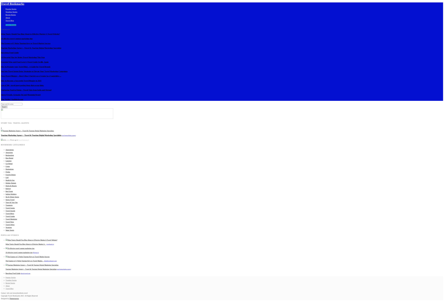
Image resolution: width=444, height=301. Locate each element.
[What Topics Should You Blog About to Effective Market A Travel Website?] (31, 240)
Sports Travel (10, 200)
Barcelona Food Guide (10, 53)
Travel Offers (10, 225)
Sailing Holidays (11, 194)
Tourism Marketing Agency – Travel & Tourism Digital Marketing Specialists (31, 48)
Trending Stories (11, 12)
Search (4, 107)
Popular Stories (11, 9)
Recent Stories (11, 15)
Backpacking (10, 155)
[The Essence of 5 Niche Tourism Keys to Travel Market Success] (27, 257)
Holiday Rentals (11, 183)
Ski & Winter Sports (12, 197)
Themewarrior (14, 298)
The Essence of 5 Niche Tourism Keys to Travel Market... (25, 261)
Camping (8, 161)
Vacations (9, 227)
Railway (8, 189)
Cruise (8, 166)
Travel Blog (10, 21)
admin (8, 140)
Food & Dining (11, 175)
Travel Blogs (10, 214)
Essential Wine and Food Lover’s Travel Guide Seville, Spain (24, 62)
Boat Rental (9, 158)
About (8, 18)
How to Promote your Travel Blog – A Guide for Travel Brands (25, 67)
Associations (10, 150)
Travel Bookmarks (12, 3)
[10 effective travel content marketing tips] (20, 248)
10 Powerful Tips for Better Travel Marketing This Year (23, 57)
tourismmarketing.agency (69, 135)
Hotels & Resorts (11, 186)
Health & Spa (10, 180)
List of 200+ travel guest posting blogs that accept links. (22, 85)
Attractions (9, 152)
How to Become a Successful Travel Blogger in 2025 (21, 81)
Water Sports (10, 230)
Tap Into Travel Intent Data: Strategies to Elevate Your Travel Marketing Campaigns (34, 71)
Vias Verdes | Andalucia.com (12, 99)
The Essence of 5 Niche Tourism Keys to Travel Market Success (25, 43)
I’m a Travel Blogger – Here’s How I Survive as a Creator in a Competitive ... (31, 76)
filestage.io (36, 252)
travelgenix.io (50, 244)
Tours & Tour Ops (12, 202)
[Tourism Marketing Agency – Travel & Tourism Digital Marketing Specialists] (27, 131)
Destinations (10, 169)
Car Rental (9, 164)
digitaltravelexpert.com (50, 261)
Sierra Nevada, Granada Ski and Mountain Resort (21, 95)
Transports (9, 205)
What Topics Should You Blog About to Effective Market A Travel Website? (30, 34)
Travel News (10, 222)
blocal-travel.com (25, 273)
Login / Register (11, 25)
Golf (7, 177)
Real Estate (9, 191)
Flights (8, 172)
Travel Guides (10, 216)
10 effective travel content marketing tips (17, 39)
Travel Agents (10, 208)
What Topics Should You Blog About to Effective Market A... (26, 244)
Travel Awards (10, 211)
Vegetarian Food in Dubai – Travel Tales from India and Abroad (26, 90)
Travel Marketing (23, 140)
